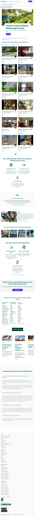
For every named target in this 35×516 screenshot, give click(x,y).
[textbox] (17, 4)
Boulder (11, 317)
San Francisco (12, 311)
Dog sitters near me (4, 468)
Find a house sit (17, 1)
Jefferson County (5, 321)
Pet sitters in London (4, 470)
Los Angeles (20, 308)
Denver (11, 305)
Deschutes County (5, 319)
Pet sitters (2, 465)
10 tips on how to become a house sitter (20, 401)
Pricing (2, 438)
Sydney (19, 317)
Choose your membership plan (7, 395)
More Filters (9, 7)
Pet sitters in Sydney (4, 474)
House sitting (3, 482)
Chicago (19, 315)
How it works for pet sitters (5, 437)
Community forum (4, 453)
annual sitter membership (9, 385)
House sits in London (4, 485)
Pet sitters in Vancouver (5, 477)
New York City (20, 318)
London (19, 305)
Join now (8, 34)
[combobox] (17, 4)
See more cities (13, 323)
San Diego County (5, 314)
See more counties (5, 324)
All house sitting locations (5, 494)
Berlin (19, 321)
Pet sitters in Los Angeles (5, 473)
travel (16, 342)
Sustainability (3, 454)
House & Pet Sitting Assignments (11, 38)
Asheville (11, 318)
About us (2, 451)
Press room (3, 458)
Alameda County (5, 311)
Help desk (2, 441)
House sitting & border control (6, 444)
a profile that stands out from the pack (22, 395)
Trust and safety (3, 440)
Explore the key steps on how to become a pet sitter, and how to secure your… (7, 354)
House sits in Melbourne (5, 491)
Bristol (19, 311)
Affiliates (2, 460)
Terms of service (17, 514)
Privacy (23, 514)
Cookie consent (3, 447)
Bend (11, 315)
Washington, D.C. (13, 312)
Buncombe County (5, 322)
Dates (2, 7)
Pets (5, 7)
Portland (11, 308)
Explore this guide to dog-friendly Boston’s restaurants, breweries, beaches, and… (20, 356)
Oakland (11, 314)
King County (4, 305)
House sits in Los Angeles (5, 488)
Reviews (2, 446)
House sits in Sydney (4, 490)
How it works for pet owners (5, 435)
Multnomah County (5, 308)
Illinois (25, 38)
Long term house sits (4, 484)
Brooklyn (11, 320)
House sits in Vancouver (5, 493)
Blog (1, 457)
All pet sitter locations (4, 478)
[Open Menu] (33, 1)
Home (3, 38)
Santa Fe (19, 312)
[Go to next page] (21, 154)
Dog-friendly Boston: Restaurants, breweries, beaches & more (19, 347)
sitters (3, 342)
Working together (4, 461)
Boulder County (4, 318)
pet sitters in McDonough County (12, 44)
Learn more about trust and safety (17, 274)
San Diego (11, 321)
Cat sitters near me (4, 467)
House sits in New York (4, 487)
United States (20, 38)
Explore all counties (17, 329)
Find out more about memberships (17, 204)
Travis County (4, 312)
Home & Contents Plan (4, 443)
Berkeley (19, 320)
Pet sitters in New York (4, 471)
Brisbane (19, 314)
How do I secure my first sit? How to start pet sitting (6, 347)
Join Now (30, 1)
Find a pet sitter (11, 1)
